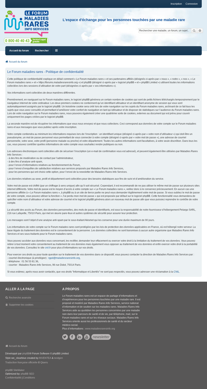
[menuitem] (13, 378)
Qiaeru (44, 362)
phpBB (26, 353)
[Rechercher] (194, 30)
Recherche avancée (20, 297)
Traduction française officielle (21, 362)
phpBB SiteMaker (14, 370)
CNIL (176, 271)
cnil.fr (48, 247)
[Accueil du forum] (28, 24)
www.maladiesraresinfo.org (100, 328)
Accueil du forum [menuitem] (19, 50)
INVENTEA (45, 358)
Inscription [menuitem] (176, 3)
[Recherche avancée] (200, 30)
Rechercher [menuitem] (42, 50)
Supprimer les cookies (21, 304)
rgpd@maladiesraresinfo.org (64, 258)
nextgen (58, 358)
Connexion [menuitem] (192, 3)
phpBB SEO (27, 373)
